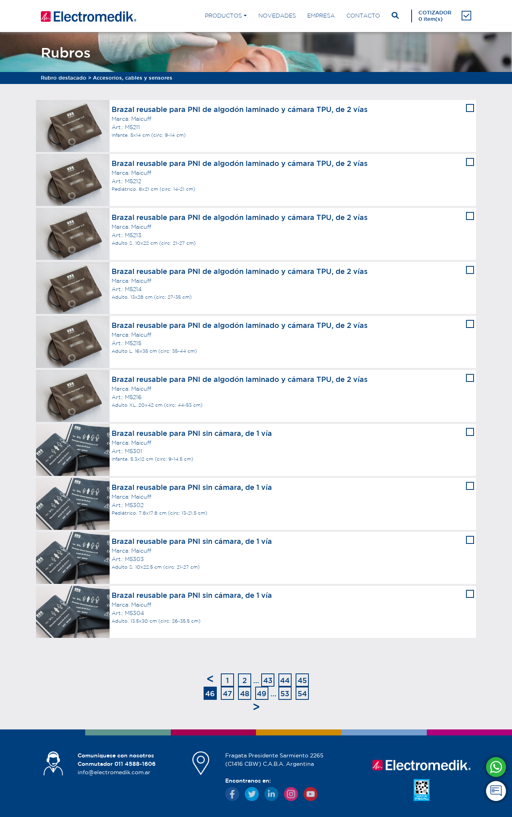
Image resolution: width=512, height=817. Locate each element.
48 (244, 693)
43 (267, 680)
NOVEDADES (277, 15)
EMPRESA (321, 15)
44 (285, 680)
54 (302, 693)
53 (284, 693)
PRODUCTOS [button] (223, 15)
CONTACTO (363, 15)
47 (227, 693)
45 (302, 680)
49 (261, 693)
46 (210, 693)
